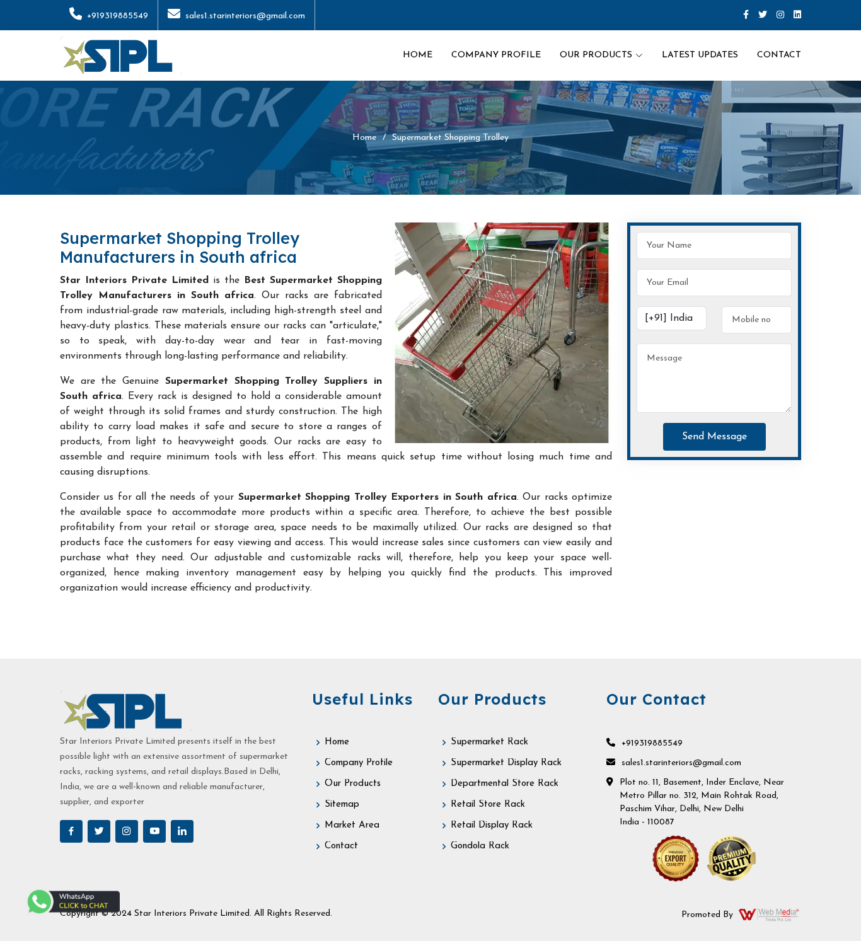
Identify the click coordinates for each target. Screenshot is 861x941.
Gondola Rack (480, 846)
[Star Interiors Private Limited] (121, 55)
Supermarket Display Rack (506, 763)
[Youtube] (154, 831)
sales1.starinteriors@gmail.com (245, 16)
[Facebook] (746, 15)
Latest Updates (700, 55)
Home (417, 55)
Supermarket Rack (489, 742)
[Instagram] (780, 15)
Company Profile (496, 55)
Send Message (714, 437)
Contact (779, 55)
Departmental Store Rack (504, 783)
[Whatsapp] (72, 901)
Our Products (353, 783)
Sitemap (342, 804)
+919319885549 (117, 16)
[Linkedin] (797, 15)
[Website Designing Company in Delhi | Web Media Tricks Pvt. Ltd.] (769, 914)
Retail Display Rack (492, 825)
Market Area (352, 825)
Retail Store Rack (488, 804)
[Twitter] (762, 15)
